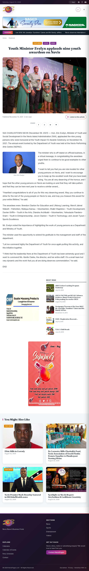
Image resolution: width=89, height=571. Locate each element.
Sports (48, 528)
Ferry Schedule (8, 554)
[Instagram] (82, 2)
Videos (48, 535)
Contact (5, 557)
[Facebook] (79, 2)
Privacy (70, 568)
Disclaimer (63, 568)
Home (5, 38)
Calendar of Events (9, 550)
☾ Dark (72, 2)
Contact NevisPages (56, 552)
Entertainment (51, 532)
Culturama (6, 546)
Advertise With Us (80, 568)
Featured (12, 38)
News (48, 524)
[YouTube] (85, 2)
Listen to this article (76, 117)
